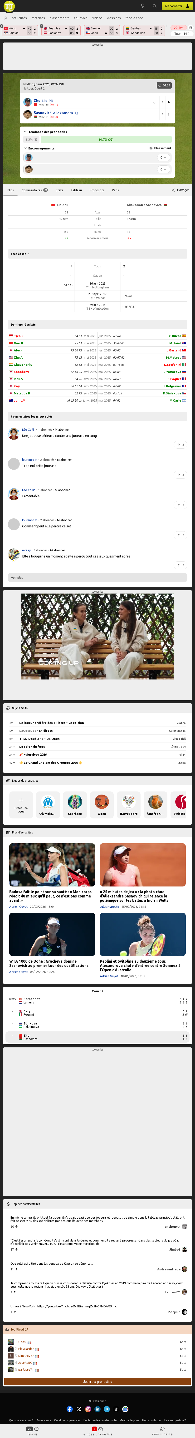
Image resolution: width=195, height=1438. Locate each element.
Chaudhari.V (23, 364)
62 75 (78, 393)
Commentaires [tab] (34, 190)
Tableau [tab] (76, 190)
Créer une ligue (21, 809)
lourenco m (30, 459)
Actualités (19, 18)
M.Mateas (173, 357)
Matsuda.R (22, 393)
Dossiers (114, 18)
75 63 (78, 357)
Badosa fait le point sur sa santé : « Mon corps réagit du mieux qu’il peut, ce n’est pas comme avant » (50, 896)
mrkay (26, 550)
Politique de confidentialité (100, 1420)
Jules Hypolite (109, 906)
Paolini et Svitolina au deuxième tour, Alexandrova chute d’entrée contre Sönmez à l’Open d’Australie (140, 965)
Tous (182, 34)
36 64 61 (118, 343)
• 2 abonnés (46, 459)
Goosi (22, 1341)
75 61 (78, 343)
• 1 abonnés (44, 429)
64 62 (116, 386)
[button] (154, 6)
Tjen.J (18, 336)
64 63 (116, 371)
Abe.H (18, 350)
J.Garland (174, 350)
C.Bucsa (175, 336)
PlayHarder (26, 1348)
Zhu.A (18, 357)
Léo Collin (29, 429)
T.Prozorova (171, 371)
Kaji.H (18, 386)
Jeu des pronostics (97, 1434)
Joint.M (19, 400)
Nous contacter (151, 1420)
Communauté (162, 1434)
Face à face (134, 18)
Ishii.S (18, 379)
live (179, 28)
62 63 (78, 364)
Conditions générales (67, 1420)
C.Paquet (174, 379)
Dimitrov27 (26, 1355)
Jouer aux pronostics (97, 1382)
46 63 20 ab (74, 400)
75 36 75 (76, 350)
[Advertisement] (97, 57)
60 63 (116, 350)
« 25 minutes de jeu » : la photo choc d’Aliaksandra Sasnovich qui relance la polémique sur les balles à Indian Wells (134, 896)
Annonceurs (44, 1420)
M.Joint (175, 343)
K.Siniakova (172, 393)
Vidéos (97, 18)
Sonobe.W (21, 371)
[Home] (5, 18)
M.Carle (175, 400)
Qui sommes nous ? (21, 1420)
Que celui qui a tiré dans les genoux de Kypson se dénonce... (51, 1263)
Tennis (33, 1434)
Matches (38, 18)
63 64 (116, 336)
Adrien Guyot (18, 906)
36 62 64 (76, 386)
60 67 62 (118, 357)
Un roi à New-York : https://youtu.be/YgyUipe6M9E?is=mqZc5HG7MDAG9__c (63, 1306)
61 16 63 (118, 364)
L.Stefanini (172, 364)
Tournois (81, 18)
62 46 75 (76, 371)
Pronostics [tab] (97, 190)
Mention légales (129, 1420)
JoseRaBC (25, 1362)
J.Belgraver (172, 386)
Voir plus (17, 577)
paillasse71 (26, 1369)
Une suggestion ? (175, 1420)
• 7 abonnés (39, 550)
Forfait (117, 393)
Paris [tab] (115, 190)
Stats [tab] (59, 190)
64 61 (78, 336)
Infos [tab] (10, 190)
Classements (60, 18)
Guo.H (18, 343)
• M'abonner (61, 429)
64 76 (78, 379)
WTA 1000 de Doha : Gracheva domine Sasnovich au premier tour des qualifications (48, 963)
